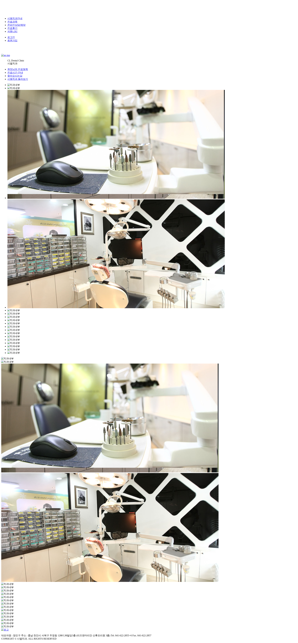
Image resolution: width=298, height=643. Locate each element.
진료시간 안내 (15, 72)
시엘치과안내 (14, 18)
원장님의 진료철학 (17, 69)
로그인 (11, 37)
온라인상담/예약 (16, 25)
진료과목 (12, 21)
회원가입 (12, 40)
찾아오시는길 (14, 75)
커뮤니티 (12, 31)
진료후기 (12, 28)
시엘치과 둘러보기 (17, 79)
